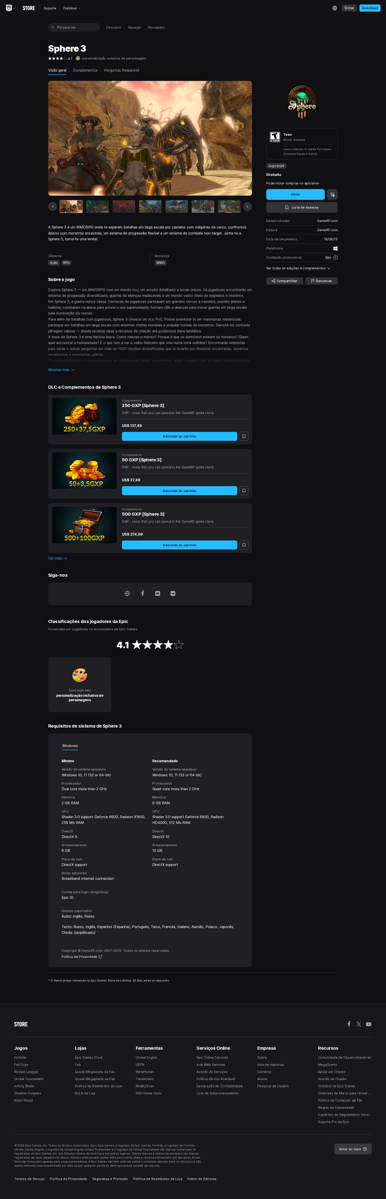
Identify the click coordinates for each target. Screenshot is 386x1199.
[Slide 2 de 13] (97, 206)
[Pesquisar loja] (52, 27)
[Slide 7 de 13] (229, 206)
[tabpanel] (150, 816)
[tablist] (150, 745)
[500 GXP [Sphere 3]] (84, 525)
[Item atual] (71, 206)
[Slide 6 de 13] (202, 206)
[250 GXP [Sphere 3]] (84, 416)
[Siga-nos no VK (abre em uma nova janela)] (173, 593)
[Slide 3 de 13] (123, 206)
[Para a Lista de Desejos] (243, 436)
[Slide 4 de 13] (150, 206)
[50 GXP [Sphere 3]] (84, 470)
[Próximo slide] (247, 206)
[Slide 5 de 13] (176, 206)
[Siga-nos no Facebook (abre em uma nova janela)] (142, 593)
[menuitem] (114, 27)
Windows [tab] (70, 745)
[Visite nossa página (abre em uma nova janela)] (127, 593)
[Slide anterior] (52, 206)
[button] (150, 370)
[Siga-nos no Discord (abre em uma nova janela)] (158, 593)
